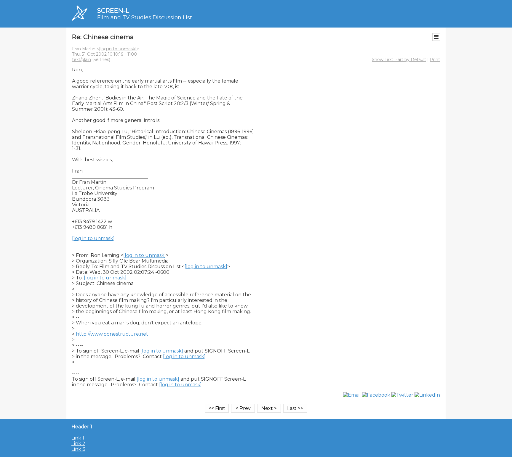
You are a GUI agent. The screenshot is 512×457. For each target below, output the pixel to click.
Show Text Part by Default (399, 59)
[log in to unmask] (118, 49)
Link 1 (77, 438)
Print (435, 59)
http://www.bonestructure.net (112, 334)
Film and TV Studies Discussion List (144, 17)
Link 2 (78, 443)
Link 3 (78, 449)
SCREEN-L (113, 10)
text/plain (81, 59)
